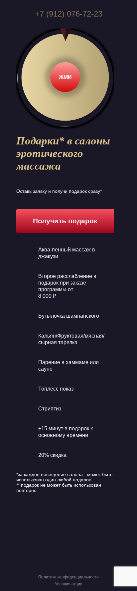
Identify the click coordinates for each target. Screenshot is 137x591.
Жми (65, 77)
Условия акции (68, 584)
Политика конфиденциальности (68, 577)
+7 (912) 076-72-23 (68, 13)
